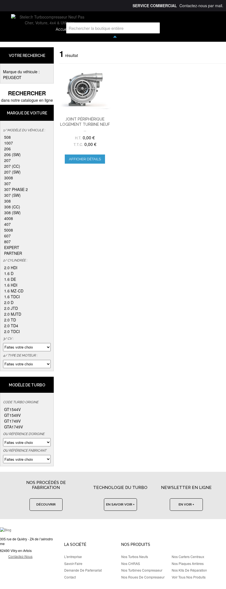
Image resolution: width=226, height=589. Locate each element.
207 (7, 160)
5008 (8, 230)
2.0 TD (10, 320)
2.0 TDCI (12, 331)
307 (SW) (12, 195)
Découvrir (46, 504)
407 (7, 224)
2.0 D (9, 302)
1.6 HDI (10, 285)
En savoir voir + (120, 504)
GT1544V (12, 409)
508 (7, 137)
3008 (8, 177)
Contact (70, 577)
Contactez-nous (20, 556)
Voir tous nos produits (189, 577)
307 (7, 183)
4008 (8, 218)
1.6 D (9, 273)
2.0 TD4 (11, 325)
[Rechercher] (154, 27)
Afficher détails (85, 159)
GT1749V (12, 421)
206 (7, 148)
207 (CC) (12, 166)
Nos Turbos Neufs (134, 556)
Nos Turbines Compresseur (141, 570)
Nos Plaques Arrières (188, 563)
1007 (8, 143)
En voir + (186, 504)
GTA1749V (13, 427)
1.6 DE (10, 279)
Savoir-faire (73, 563)
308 (7, 201)
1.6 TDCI (12, 296)
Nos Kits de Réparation (189, 570)
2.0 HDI (10, 267)
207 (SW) (12, 172)
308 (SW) (12, 212)
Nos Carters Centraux (188, 556)
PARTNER (13, 253)
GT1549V (12, 415)
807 (7, 241)
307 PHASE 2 (16, 189)
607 (7, 236)
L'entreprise (73, 556)
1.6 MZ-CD (13, 291)
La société (75, 544)
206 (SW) (12, 154)
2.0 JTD (11, 308)
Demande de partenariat (83, 570)
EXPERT (11, 247)
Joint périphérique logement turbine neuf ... (85, 124)
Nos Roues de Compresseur (143, 577)
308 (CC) (12, 207)
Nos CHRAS (130, 563)
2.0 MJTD (12, 314)
